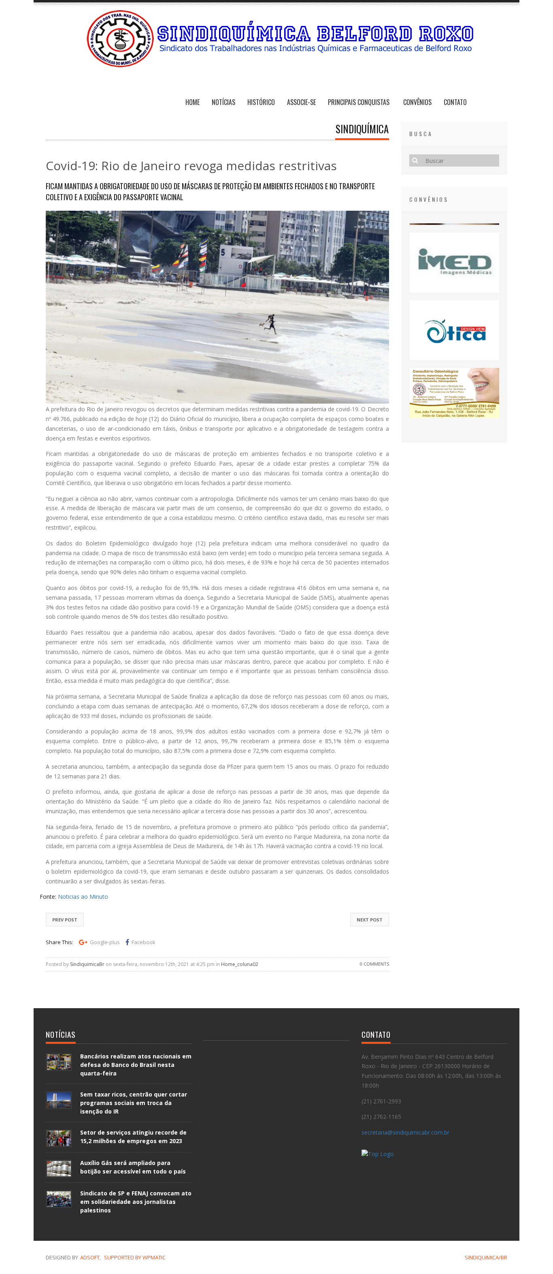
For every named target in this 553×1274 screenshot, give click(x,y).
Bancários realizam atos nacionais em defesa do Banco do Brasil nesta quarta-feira (135, 1064)
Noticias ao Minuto (83, 896)
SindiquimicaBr (87, 964)
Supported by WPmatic (135, 1257)
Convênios (417, 102)
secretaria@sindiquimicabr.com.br (405, 1132)
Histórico (261, 102)
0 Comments (374, 964)
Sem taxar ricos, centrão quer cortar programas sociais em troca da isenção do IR (133, 1102)
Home (192, 102)
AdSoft (90, 1257)
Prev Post (64, 920)
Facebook (143, 942)
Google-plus (105, 942)
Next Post (370, 920)
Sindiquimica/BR (486, 1257)
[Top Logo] (378, 1155)
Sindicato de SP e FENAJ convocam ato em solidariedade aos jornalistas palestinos (135, 1201)
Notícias (223, 102)
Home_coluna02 (239, 964)
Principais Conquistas (359, 102)
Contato (455, 102)
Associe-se (301, 102)
